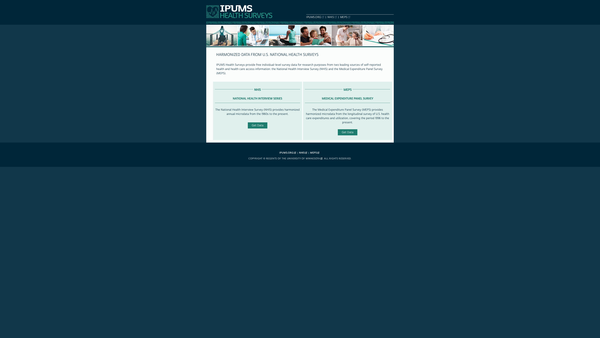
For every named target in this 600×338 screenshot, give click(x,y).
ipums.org (313, 17)
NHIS (331, 17)
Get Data (257, 125)
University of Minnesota (303, 158)
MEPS (343, 17)
